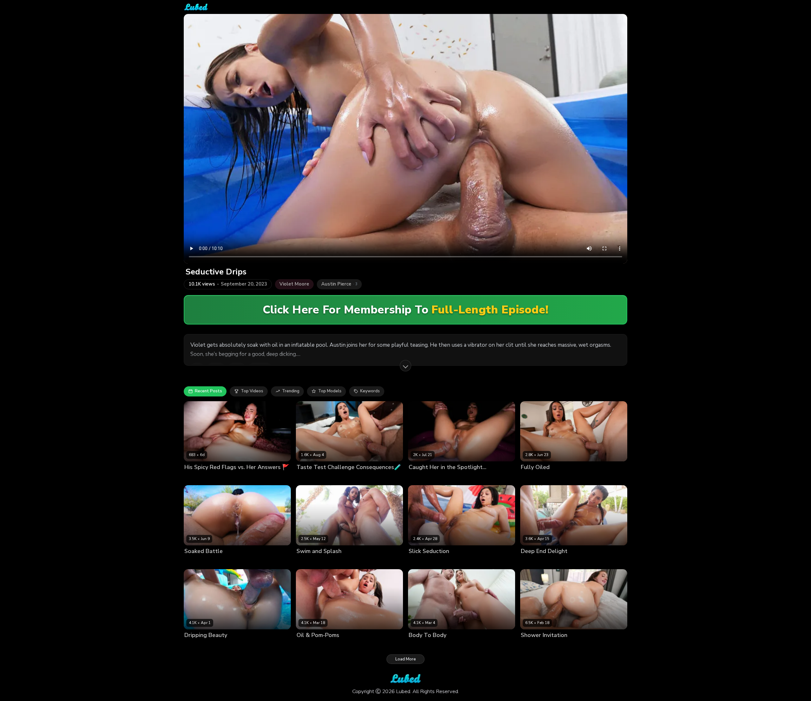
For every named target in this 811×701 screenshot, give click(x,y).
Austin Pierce (339, 562)
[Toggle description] (405, 365)
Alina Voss (195, 646)
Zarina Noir (420, 478)
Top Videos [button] (252, 391)
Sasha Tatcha (535, 478)
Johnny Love (558, 646)
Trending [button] (290, 391)
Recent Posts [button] (208, 391)
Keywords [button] (370, 391)
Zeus (438, 478)
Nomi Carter (196, 478)
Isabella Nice (309, 646)
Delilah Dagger (199, 562)
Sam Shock (564, 562)
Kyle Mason (228, 562)
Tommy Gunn (456, 562)
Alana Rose (532, 646)
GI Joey (326, 478)
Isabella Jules (310, 562)
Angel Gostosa (536, 562)
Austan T (560, 478)
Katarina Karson (425, 562)
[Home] (196, 7)
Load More (405, 659)
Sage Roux (219, 646)
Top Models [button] (330, 391)
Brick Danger (224, 478)
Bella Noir (306, 478)
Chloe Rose (420, 646)
